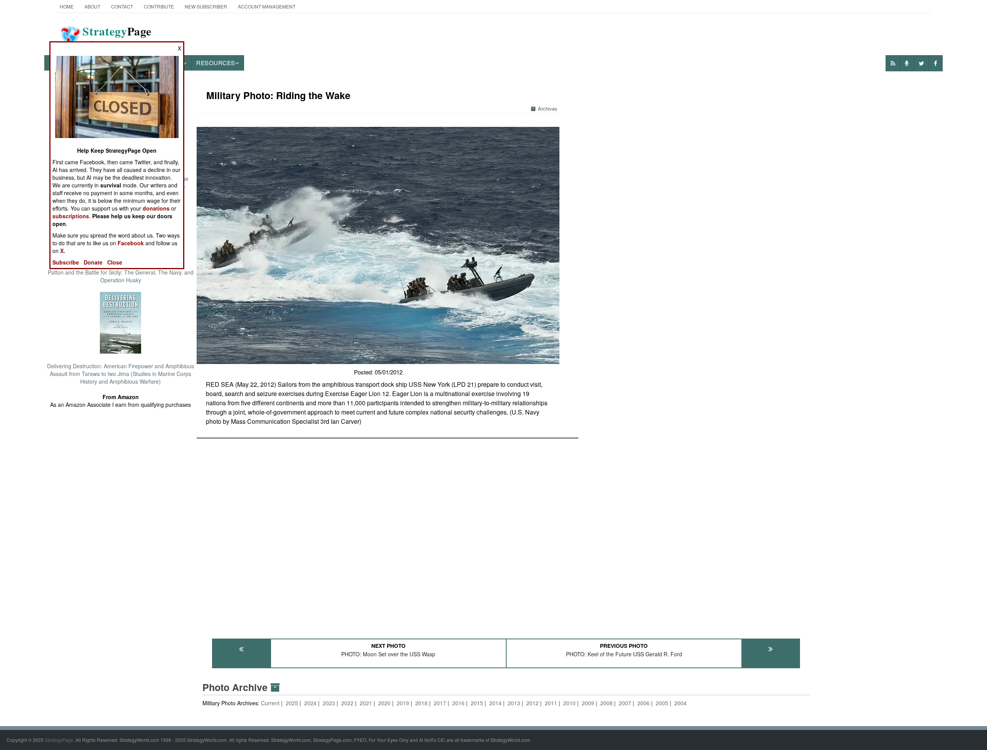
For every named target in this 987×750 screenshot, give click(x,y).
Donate (93, 262)
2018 (421, 703)
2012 (532, 703)
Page (117, 36)
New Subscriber (206, 6)
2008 (606, 703)
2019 (403, 703)
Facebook (131, 243)
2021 (366, 703)
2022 (347, 703)
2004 (680, 703)
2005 (662, 703)
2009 (588, 703)
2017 (440, 703)
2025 (292, 703)
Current (271, 703)
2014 (495, 703)
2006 (643, 703)
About (92, 6)
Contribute (159, 6)
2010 (569, 703)
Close (114, 262)
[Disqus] (506, 534)
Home (67, 6)
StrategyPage (59, 740)
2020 (384, 703)
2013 (514, 703)
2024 (310, 703)
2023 (329, 703)
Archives (548, 108)
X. (62, 250)
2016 (458, 703)
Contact (122, 6)
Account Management (266, 6)
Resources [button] (215, 63)
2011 (551, 703)
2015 (477, 703)
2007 (625, 703)
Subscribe (65, 262)
